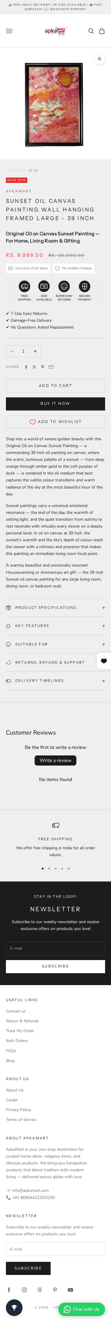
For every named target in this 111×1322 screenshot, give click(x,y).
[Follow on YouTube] (70, 1290)
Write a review (55, 760)
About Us (15, 1090)
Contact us (16, 1011)
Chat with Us (86, 1309)
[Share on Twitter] (34, 367)
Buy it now (55, 403)
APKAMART (19, 191)
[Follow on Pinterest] (55, 1290)
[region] (55, 840)
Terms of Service (21, 1119)
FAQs (11, 1051)
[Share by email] (51, 367)
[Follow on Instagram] (24, 1290)
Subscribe (55, 966)
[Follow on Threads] (40, 1290)
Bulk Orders (17, 1040)
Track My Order (20, 1031)
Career (12, 1100)
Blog (10, 1060)
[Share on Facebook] (26, 367)
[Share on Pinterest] (42, 367)
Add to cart (55, 385)
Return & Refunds (22, 1021)
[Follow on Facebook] (9, 1290)
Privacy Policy (18, 1110)
